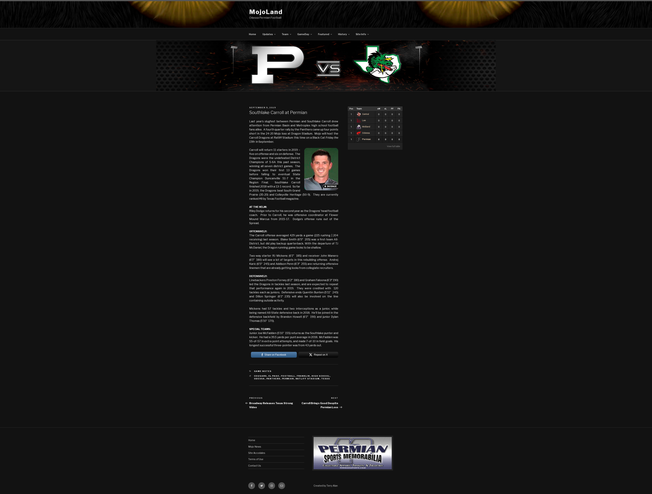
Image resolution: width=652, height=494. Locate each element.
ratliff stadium (308, 378)
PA (399, 109)
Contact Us (254, 465)
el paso (273, 376)
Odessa (366, 133)
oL (385, 109)
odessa (259, 378)
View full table (393, 146)
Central (365, 114)
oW (378, 109)
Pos (351, 109)
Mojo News (254, 446)
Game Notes (263, 371)
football (288, 376)
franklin (303, 376)
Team (359, 109)
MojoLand (266, 12)
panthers (273, 378)
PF (392, 109)
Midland (366, 126)
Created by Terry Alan (326, 485)
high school (321, 376)
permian (288, 378)
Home (252, 34)
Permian (366, 139)
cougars (260, 376)
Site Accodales (256, 452)
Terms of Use (255, 459)
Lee (364, 120)
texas (325, 378)
